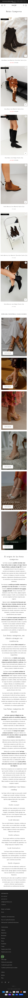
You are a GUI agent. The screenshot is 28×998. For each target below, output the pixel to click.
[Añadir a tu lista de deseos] (25, 18)
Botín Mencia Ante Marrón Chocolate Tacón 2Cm (14, 255)
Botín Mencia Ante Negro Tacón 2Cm (14, 304)
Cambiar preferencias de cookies (9, 967)
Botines (3, 938)
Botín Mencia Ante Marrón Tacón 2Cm (14, 206)
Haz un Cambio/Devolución (8, 919)
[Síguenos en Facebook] (2, 982)
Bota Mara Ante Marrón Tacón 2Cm (14, 109)
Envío (2, 912)
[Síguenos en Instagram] (5, 982)
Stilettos (3, 930)
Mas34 (17, 715)
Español (13, 986)
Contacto (3, 904)
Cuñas (2, 946)
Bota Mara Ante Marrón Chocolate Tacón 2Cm (14, 60)
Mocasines (3, 935)
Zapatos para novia (6, 952)
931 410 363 (4, 896)
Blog (2, 978)
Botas (2, 941)
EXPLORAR (7, 353)
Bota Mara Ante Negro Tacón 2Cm (14, 157)
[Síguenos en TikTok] (8, 982)
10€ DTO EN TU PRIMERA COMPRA (7, 1)
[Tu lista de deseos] (4, 5)
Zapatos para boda (6, 949)
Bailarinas (3, 933)
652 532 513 (4, 899)
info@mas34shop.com (6, 901)
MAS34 (3, 975)
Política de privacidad (6, 962)
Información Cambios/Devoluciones (10, 922)
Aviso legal (3, 959)
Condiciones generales (6, 965)
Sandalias (3, 943)
